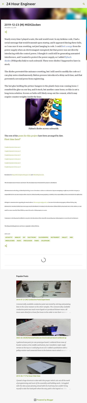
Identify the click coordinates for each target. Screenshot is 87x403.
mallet (64, 237)
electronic (32, 237)
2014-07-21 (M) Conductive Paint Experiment (33, 300)
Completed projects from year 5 (13, 163)
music (19, 240)
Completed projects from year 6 (13, 166)
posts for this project (28, 136)
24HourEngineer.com (38, 174)
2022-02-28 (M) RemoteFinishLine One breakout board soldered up (41, 338)
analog (17, 237)
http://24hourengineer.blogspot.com (21, 174)
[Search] (38, 4)
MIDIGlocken (9, 240)
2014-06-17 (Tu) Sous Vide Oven (28, 376)
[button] (6, 32)
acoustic (8, 237)
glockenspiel (43, 237)
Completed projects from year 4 (13, 159)
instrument (55, 237)
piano (37, 240)
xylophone (45, 240)
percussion (28, 240)
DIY (24, 237)
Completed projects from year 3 (12, 155)
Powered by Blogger (44, 400)
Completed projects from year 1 (12, 147)
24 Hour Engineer (21, 4)
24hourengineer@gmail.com (40, 202)
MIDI (71, 237)
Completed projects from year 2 (13, 151)
